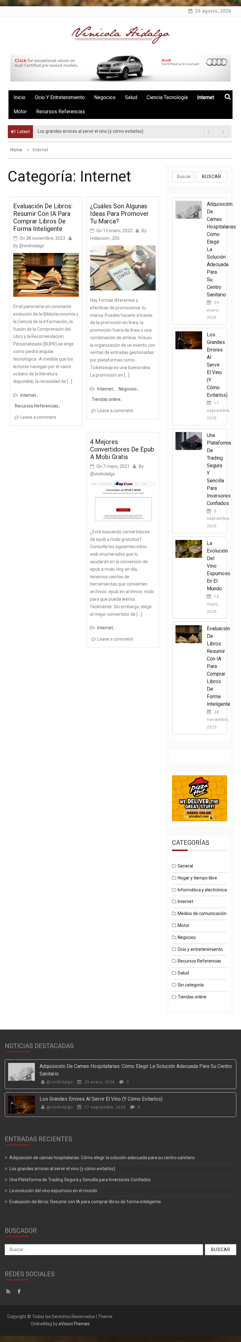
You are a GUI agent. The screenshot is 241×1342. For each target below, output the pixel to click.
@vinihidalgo (31, 245)
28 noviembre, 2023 (218, 719)
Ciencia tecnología (167, 97)
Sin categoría (191, 984)
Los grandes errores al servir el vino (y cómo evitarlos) (217, 365)
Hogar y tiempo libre (197, 877)
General (185, 865)
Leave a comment (38, 417)
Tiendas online (106, 399)
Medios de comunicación (202, 913)
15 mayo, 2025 (213, 604)
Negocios (104, 97)
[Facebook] (20, 1291)
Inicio (19, 97)
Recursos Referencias (60, 112)
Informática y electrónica (202, 889)
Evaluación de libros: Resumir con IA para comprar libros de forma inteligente (42, 217)
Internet (28, 395)
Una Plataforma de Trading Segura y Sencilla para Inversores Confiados (80, 1179)
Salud (131, 97)
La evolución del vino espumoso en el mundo (53, 1190)
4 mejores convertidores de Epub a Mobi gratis (122, 449)
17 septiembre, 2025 (219, 410)
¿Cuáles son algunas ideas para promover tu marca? (119, 213)
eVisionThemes (74, 1323)
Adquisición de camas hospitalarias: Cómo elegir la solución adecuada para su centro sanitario (102, 1157)
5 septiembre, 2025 (219, 519)
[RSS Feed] (10, 1291)
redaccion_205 (105, 238)
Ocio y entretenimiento (60, 97)
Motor (20, 112)
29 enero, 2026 (213, 310)
